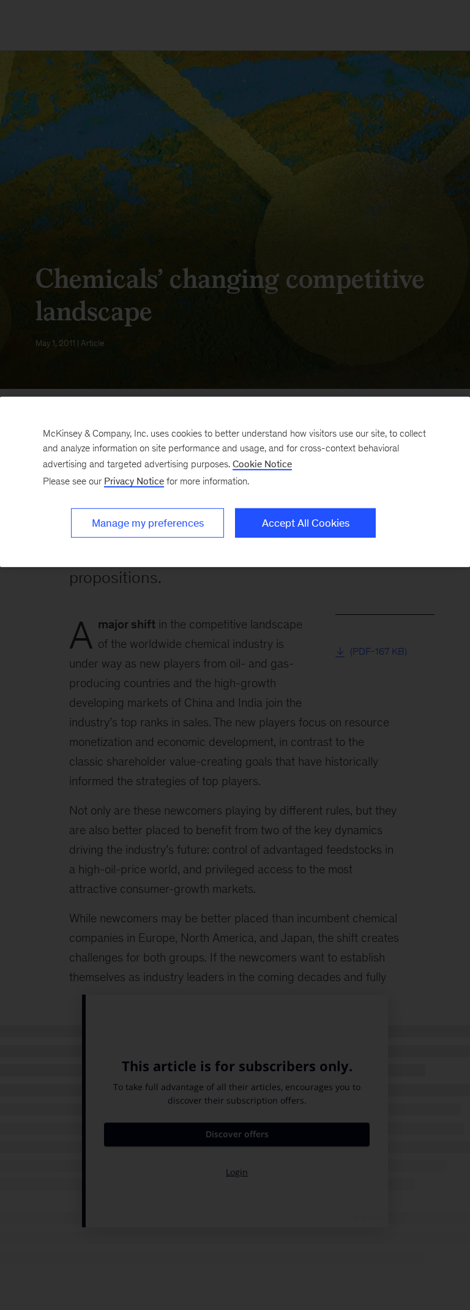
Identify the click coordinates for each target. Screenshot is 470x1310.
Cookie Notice (262, 464)
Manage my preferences (148, 523)
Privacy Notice (134, 481)
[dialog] (235, 482)
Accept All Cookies (305, 523)
